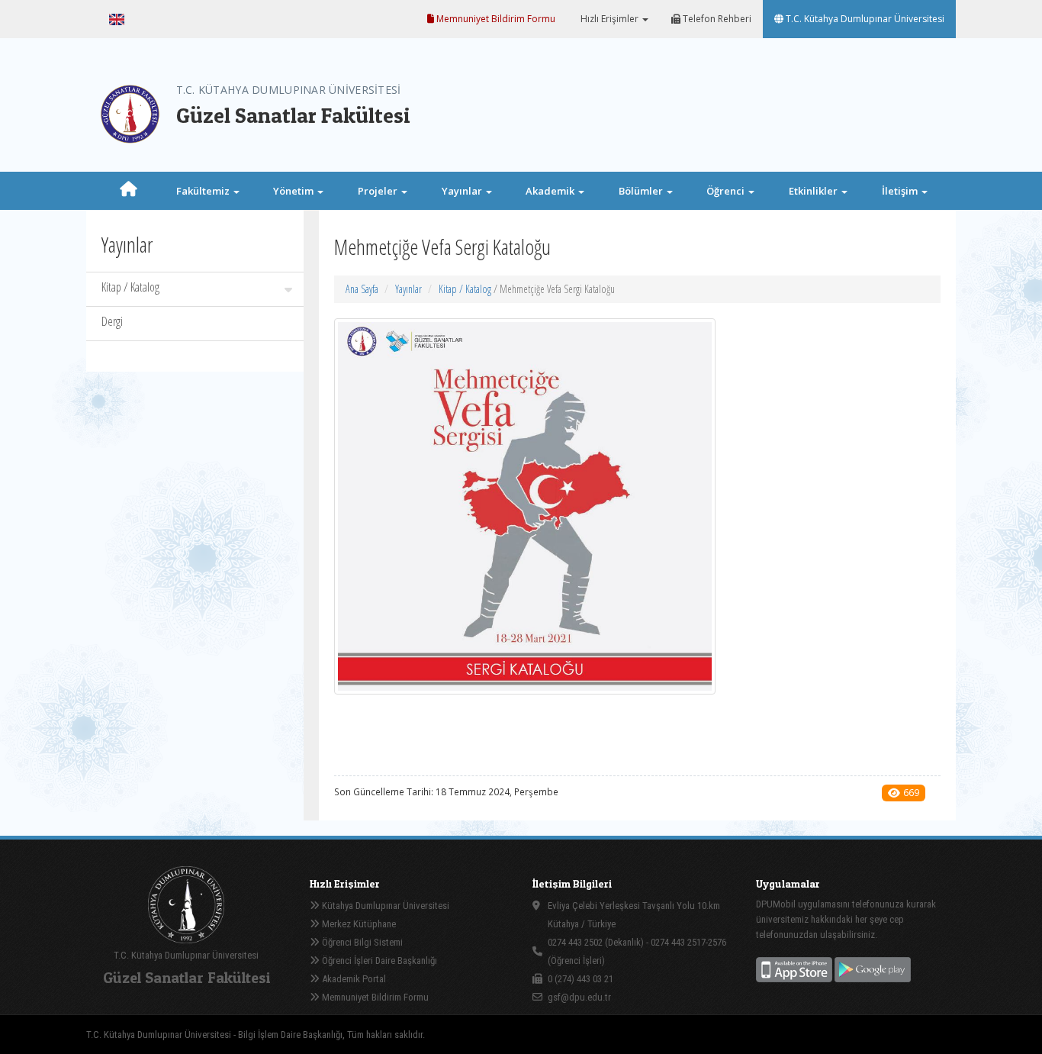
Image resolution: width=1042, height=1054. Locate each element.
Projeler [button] (379, 191)
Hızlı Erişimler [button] (609, 18)
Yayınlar (408, 289)
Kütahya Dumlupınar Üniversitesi (384, 905)
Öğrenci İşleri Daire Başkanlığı (378, 960)
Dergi (112, 321)
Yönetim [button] (294, 191)
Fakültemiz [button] (204, 191)
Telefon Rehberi (715, 18)
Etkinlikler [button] (814, 191)
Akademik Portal (353, 979)
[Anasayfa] (128, 191)
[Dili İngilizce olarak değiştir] (117, 19)
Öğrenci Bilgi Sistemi (361, 942)
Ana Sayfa (362, 289)
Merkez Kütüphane (358, 924)
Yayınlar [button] (463, 191)
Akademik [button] (551, 191)
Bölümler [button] (642, 191)
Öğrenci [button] (726, 191)
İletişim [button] (901, 191)
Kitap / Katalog (130, 287)
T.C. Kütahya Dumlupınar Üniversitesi (863, 18)
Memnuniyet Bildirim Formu (494, 18)
